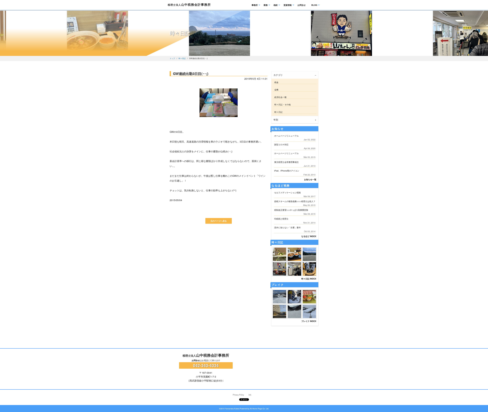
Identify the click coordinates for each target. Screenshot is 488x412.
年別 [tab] (275, 119)
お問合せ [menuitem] (302, 5)
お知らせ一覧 (310, 179)
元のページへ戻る (218, 220)
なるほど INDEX (308, 236)
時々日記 (182, 58)
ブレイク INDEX (308, 321)
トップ (172, 58)
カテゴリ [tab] (278, 74)
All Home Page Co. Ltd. (259, 408)
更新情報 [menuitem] (288, 5)
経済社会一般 (280, 97)
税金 (275, 82)
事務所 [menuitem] (255, 5)
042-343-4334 (206, 365)
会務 (275, 89)
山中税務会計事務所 (189, 4)
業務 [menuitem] (266, 5)
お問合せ (196, 360)
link (250, 394)
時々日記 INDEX (308, 278)
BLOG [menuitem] (314, 5)
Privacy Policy (238, 394)
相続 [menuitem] (275, 5)
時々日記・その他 (282, 104)
